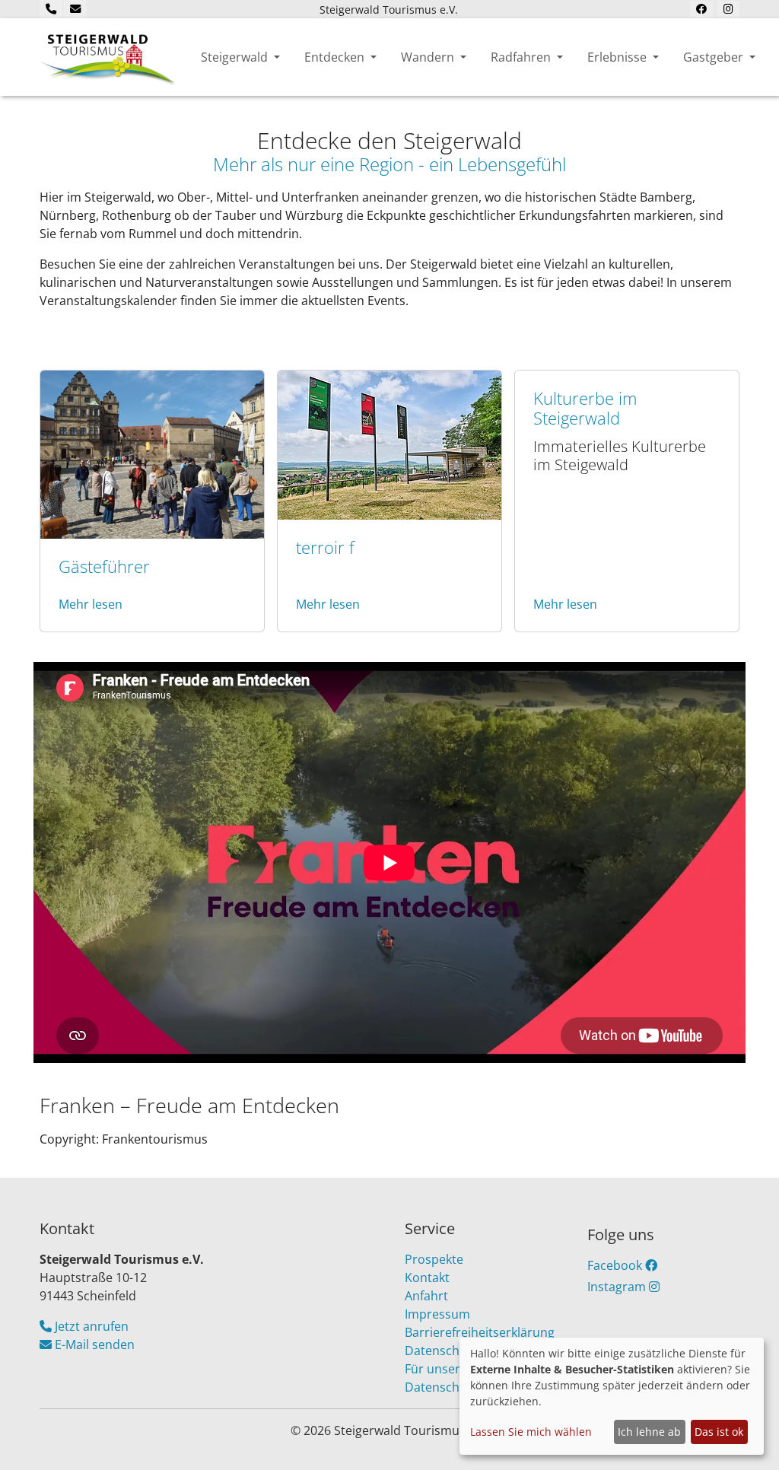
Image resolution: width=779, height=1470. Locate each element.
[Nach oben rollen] (745, 1436)
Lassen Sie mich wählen (531, 1431)
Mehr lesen (90, 604)
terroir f (325, 547)
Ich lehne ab (649, 1431)
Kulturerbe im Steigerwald (585, 408)
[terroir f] (389, 443)
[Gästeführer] (152, 453)
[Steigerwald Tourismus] (108, 57)
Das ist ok (719, 1431)
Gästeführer (104, 566)
